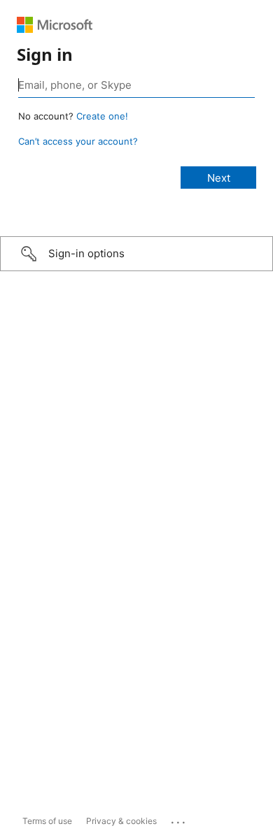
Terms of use (47, 821)
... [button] (179, 819)
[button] (136, 253)
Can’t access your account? (78, 141)
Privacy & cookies (121, 821)
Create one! (102, 116)
